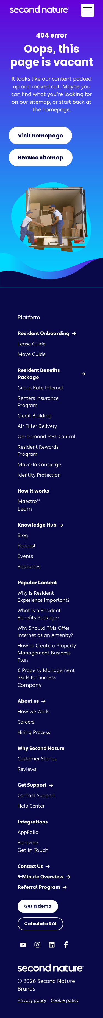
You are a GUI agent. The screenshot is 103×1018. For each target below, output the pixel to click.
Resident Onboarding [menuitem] (43, 333)
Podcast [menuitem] (27, 546)
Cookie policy (65, 1000)
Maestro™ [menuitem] (29, 501)
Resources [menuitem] (29, 567)
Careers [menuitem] (26, 722)
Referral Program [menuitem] (39, 887)
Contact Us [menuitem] (30, 866)
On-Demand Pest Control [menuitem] (46, 437)
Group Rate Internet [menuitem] (40, 388)
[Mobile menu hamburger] (87, 10)
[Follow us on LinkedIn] (51, 944)
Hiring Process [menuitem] (34, 732)
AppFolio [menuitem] (28, 832)
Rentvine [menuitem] (28, 843)
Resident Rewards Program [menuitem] (38, 450)
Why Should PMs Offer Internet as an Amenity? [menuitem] (45, 632)
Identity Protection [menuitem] (39, 475)
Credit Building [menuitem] (35, 416)
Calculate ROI (40, 924)
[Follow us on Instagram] (37, 944)
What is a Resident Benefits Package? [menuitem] (39, 614)
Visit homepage (40, 135)
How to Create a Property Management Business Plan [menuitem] (47, 653)
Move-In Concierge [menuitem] (39, 465)
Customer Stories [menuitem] (37, 759)
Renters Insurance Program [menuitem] (38, 402)
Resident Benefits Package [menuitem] (39, 374)
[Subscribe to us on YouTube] (23, 944)
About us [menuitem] (28, 701)
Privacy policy (32, 1000)
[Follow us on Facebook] (65, 944)
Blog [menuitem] (23, 535)
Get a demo (37, 906)
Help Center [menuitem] (31, 806)
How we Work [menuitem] (33, 711)
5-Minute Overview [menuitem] (41, 877)
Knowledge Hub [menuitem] (37, 525)
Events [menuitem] (25, 556)
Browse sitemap (40, 157)
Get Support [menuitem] (32, 785)
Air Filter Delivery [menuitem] (37, 426)
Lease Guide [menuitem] (32, 344)
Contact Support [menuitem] (36, 795)
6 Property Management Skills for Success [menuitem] (46, 674)
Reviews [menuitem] (27, 769)
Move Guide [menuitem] (32, 354)
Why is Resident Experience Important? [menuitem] (44, 596)
